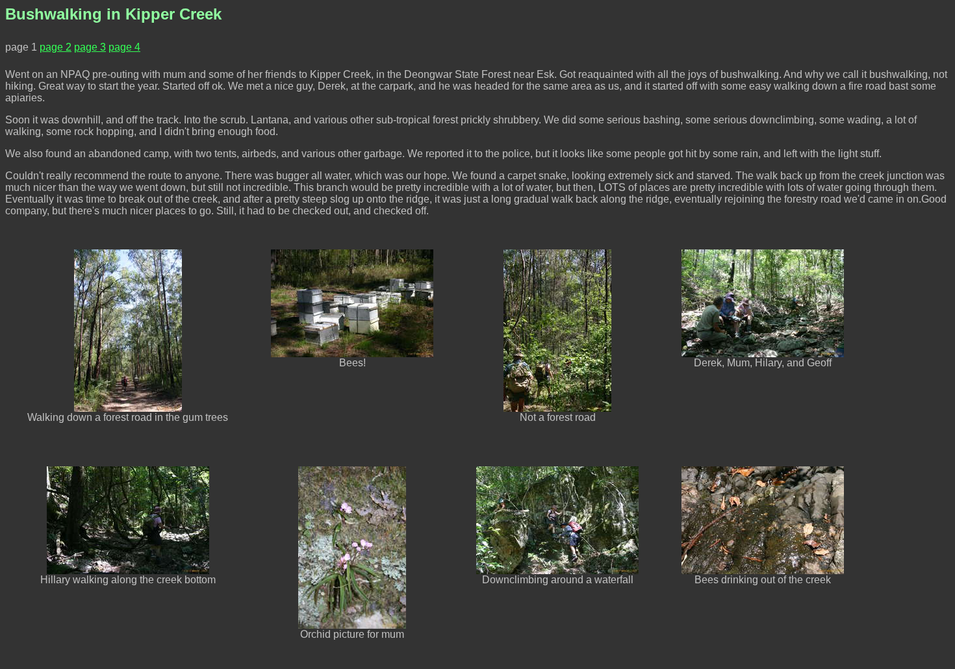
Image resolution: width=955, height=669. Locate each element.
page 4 (124, 47)
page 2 (55, 47)
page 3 (90, 47)
